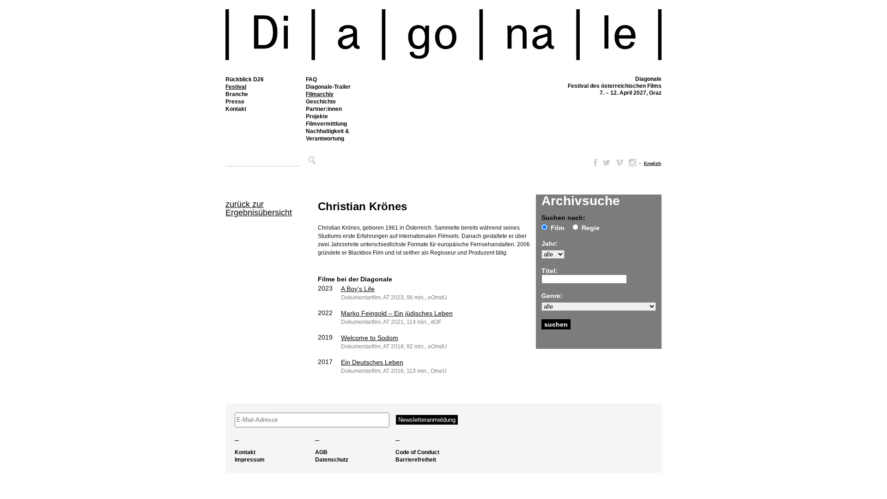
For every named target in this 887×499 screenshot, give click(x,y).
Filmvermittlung (326, 124)
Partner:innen (324, 109)
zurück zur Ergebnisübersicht (258, 208)
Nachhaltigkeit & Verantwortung (327, 135)
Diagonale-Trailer (328, 87)
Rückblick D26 (244, 79)
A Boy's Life (358, 288)
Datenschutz (331, 459)
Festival (235, 87)
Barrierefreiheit (415, 459)
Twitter (606, 162)
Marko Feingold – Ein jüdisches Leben (397, 313)
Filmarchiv (320, 94)
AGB (321, 452)
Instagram (632, 162)
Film (557, 227)
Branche (236, 94)
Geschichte (321, 101)
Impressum (250, 459)
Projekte (317, 116)
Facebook (593, 162)
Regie (591, 227)
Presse (234, 101)
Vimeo (619, 162)
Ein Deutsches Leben (372, 362)
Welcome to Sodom (369, 337)
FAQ (311, 79)
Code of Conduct (417, 452)
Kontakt (235, 109)
